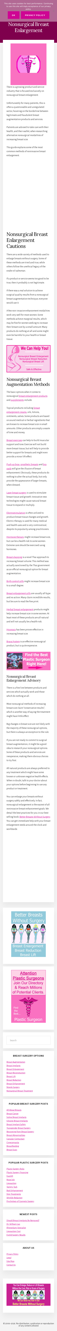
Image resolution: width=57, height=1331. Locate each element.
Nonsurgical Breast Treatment (20, 1091)
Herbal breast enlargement (20, 609)
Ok (13, 15)
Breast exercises (14, 440)
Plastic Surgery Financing (17, 1172)
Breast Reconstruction (16, 1073)
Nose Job (11, 1180)
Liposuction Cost (13, 1231)
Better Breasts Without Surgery (35, 817)
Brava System (13, 641)
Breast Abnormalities (16, 1135)
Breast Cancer (13, 1114)
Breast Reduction (14, 1080)
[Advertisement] (28, 194)
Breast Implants (13, 1066)
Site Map (10, 1261)
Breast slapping (14, 557)
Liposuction (11, 1183)
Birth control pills (15, 581)
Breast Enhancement (16, 1084)
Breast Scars (12, 1150)
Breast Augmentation (16, 1062)
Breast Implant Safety (16, 1124)
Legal (9, 1258)
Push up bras (13, 464)
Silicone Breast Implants (17, 1121)
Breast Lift (11, 1076)
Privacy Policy (12, 1254)
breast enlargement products (33, 396)
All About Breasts (14, 1110)
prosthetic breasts (29, 464)
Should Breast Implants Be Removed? (23, 1220)
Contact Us (11, 1265)
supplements (17, 400)
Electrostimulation (16, 513)
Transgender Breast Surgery (19, 1128)
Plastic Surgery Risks (15, 1169)
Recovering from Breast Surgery (20, 1132)
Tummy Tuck (12, 1187)
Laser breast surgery (16, 493)
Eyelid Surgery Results (16, 1235)
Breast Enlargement (15, 1069)
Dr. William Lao (13, 1224)
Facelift (10, 1176)
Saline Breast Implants (16, 1117)
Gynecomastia (13, 1142)
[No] (53, 10)
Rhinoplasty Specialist (16, 1228)
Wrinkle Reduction (14, 1198)
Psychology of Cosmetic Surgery (20, 1201)
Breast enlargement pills (19, 593)
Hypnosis (11, 629)
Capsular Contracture (15, 1139)
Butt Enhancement (15, 1190)
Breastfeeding (13, 1146)
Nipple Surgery (13, 1087)
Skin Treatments (14, 1194)
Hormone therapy (15, 537)
